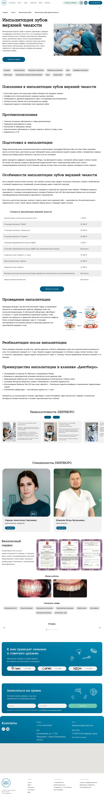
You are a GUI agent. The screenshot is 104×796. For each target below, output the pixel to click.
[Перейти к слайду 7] (55, 629)
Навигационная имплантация (44, 608)
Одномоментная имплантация (65, 608)
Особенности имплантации (55, 70)
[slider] (34, 588)
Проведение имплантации (80, 70)
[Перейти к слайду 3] (49, 629)
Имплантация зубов (25, 12)
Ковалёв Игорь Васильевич (70, 520)
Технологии (31, 787)
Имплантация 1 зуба (60, 612)
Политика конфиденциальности (88, 782)
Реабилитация (8, 74)
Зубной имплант (81, 608)
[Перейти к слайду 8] (57, 629)
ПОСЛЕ (49, 580)
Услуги (13, 12)
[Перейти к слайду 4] (51, 629)
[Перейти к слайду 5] (52, 629)
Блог (29, 792)
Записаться (82, 706)
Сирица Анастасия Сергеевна (21, 520)
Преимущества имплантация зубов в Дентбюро (29, 74)
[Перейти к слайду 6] (54, 629)
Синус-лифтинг (94, 608)
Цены (67, 70)
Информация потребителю (87, 785)
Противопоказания (19, 70)
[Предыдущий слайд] (4, 500)
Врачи (48, 74)
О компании (31, 790)
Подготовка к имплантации (36, 70)
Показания (7, 70)
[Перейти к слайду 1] (46, 629)
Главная (5, 12)
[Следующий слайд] (100, 500)
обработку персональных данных (50, 710)
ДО (19, 580)
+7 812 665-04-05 (44, 725)
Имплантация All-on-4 (11, 608)
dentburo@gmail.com (82, 725)
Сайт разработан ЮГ (85, 787)
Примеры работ (58, 74)
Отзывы (68, 74)
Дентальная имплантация (44, 612)
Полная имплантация (26, 608)
